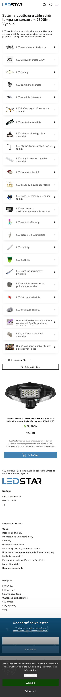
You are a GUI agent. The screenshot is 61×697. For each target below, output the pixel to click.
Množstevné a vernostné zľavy (17, 536)
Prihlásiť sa (30, 649)
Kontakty (6, 540)
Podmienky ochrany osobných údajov (21, 548)
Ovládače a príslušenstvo (15, 597)
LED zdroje (7, 601)
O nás (5, 528)
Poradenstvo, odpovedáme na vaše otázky (23, 560)
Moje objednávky (11, 564)
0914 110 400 (9, 500)
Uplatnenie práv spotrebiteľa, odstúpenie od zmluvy (28, 552)
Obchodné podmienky (13, 544)
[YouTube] (11, 511)
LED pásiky (7, 586)
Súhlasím (31, 682)
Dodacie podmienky (12, 532)
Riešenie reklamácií (12, 556)
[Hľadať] (44, 5)
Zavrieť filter (30, 367)
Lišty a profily (9, 605)
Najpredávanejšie (17, 360)
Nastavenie (30, 675)
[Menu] (57, 5)
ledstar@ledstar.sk (11, 496)
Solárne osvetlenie (11, 593)
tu (35, 670)
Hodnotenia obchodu (12, 568)
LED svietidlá (8, 590)
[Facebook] (30, 505)
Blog (4, 609)
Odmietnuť (30, 691)
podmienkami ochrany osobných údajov (30, 630)
